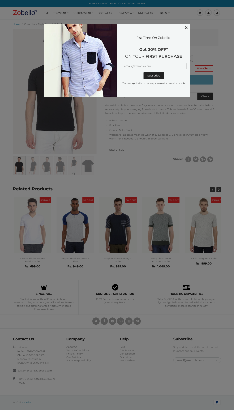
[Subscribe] (154, 75)
